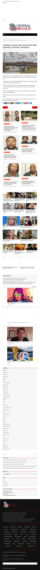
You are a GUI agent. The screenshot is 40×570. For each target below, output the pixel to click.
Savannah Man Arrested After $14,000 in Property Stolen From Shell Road (11, 183)
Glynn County (5, 405)
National (4, 422)
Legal (13, 538)
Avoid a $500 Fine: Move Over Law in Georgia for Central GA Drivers (14, 279)
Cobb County (5, 388)
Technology (5, 440)
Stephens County (6, 438)
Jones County (5, 415)
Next (34, 107)
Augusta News (5, 376)
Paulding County (5, 428)
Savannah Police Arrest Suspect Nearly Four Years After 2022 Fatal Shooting (10, 156)
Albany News (5, 370)
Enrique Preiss (6, 50)
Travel (35, 543)
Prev (6, 107)
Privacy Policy (11, 1)
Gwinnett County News (7, 407)
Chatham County (21, 50)
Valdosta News (5, 447)
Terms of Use (16, 1)
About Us (7, 1)
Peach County (5, 430)
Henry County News (6, 413)
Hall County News (6, 409)
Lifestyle (4, 420)
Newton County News (6, 424)
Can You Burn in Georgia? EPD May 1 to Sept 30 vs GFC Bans (13, 464)
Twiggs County (8, 546)
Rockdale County (6, 434)
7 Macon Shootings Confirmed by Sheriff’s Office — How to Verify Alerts (14, 278)
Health (4, 411)
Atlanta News (5, 374)
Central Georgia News (6, 382)
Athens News (5, 372)
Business (4, 380)
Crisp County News (6, 395)
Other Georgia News (6, 426)
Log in (4, 479)
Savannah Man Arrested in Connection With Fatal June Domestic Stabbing (28, 182)
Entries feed (5, 481)
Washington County (6, 449)
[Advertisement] (20, 11)
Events (4, 401)
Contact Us (5, 2)
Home (4, 1)
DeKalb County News (6, 397)
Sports (4, 436)
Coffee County (14, 531)
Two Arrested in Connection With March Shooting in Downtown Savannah (28, 150)
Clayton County (5, 386)
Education (4, 399)
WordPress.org (5, 486)
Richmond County (6, 432)
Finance (4, 403)
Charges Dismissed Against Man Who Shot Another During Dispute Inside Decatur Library (17, 283)
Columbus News (23, 531)
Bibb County (5, 378)
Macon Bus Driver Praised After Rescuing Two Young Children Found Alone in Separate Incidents (19, 282)
